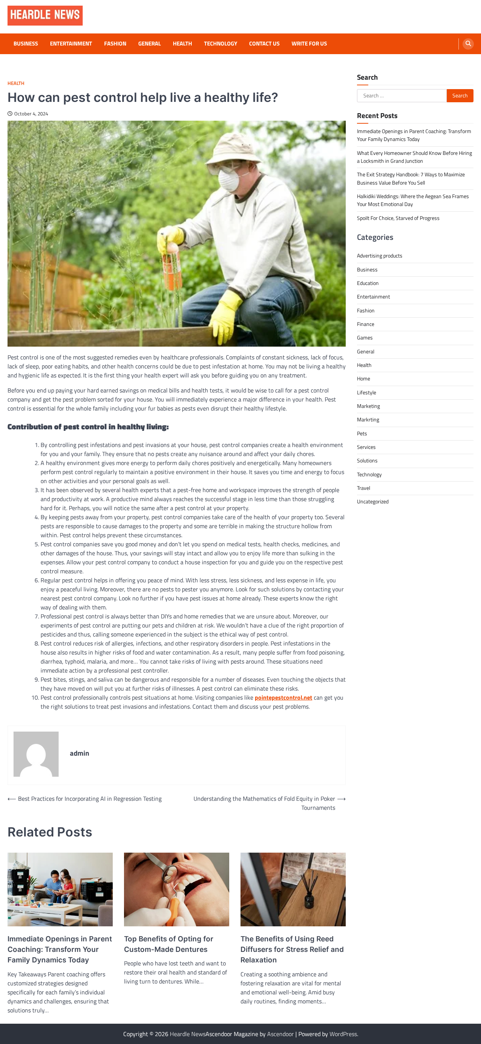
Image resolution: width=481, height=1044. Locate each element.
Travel (363, 488)
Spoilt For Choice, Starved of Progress (398, 218)
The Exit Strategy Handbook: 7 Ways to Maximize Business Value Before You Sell (411, 178)
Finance (365, 324)
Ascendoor (280, 1033)
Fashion (115, 43)
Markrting (368, 419)
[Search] (468, 44)
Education (368, 283)
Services (366, 447)
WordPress (343, 1033)
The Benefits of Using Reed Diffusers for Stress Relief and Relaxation (292, 950)
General (149, 43)
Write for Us (309, 43)
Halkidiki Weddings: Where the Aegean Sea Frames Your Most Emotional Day (413, 200)
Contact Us (264, 43)
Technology (220, 43)
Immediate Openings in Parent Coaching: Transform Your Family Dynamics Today (60, 950)
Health (182, 43)
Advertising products (379, 256)
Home (363, 378)
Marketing (368, 406)
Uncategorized (373, 501)
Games (365, 337)
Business (26, 43)
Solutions (367, 460)
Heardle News (188, 1033)
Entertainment (71, 43)
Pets (362, 433)
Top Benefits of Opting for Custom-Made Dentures (168, 944)
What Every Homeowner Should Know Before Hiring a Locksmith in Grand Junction (414, 157)
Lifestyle (366, 392)
